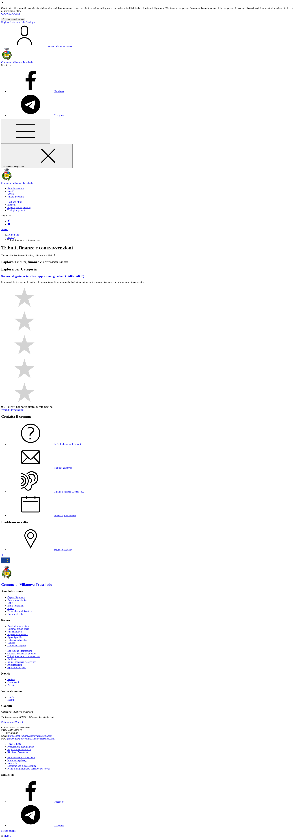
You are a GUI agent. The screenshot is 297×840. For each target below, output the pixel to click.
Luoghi (11, 697)
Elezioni (11, 204)
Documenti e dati (15, 614)
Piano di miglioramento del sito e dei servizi (28, 768)
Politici (10, 608)
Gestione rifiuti (14, 202)
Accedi (4, 229)
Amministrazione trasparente (21, 757)
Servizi (10, 237)
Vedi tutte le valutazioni (12, 410)
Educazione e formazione (19, 650)
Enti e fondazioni (15, 605)
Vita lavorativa (14, 631)
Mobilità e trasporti (16, 645)
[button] (15, 188)
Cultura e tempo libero (18, 629)
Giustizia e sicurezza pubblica (21, 653)
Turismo (11, 642)
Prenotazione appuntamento (20, 746)
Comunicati (13, 682)
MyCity (7, 836)
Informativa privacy (17, 760)
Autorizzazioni (14, 664)
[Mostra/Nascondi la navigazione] (25, 131)
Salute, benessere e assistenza (21, 662)
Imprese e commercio (17, 634)
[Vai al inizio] (2, 555)
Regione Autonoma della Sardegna (18, 22)
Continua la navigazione (13, 19)
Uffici (10, 603)
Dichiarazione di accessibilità (21, 766)
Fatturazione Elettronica (13, 722)
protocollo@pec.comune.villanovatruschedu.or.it (30, 738)
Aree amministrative (17, 600)
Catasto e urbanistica (17, 640)
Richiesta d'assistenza (17, 752)
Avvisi (10, 685)
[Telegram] (8, 224)
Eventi (10, 700)
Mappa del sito (8, 830)
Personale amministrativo (19, 611)
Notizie (11, 679)
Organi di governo (16, 597)
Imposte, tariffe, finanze (18, 207)
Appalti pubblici (15, 637)
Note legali (12, 763)
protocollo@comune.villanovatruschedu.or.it (30, 736)
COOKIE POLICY (11, 13)
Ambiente (12, 659)
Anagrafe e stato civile (18, 626)
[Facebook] (8, 221)
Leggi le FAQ (14, 744)
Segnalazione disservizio (19, 749)
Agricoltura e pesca (16, 667)
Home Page (13, 234)
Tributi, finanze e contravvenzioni (23, 656)
